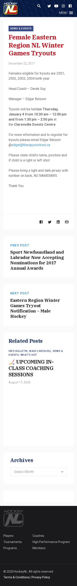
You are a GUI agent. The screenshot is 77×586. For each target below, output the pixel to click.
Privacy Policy (41, 577)
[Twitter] (49, 6)
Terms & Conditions (16, 577)
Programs (10, 548)
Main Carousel (40, 351)
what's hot (29, 354)
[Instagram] (63, 6)
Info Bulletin (18, 351)
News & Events (21, 28)
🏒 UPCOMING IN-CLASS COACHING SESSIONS (31, 368)
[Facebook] (70, 6)
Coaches (38, 535)
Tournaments (12, 542)
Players (8, 535)
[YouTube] (56, 6)
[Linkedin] (58, 222)
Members (39, 548)
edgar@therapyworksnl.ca (31, 145)
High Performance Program (51, 542)
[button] (63, 13)
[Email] (66, 222)
